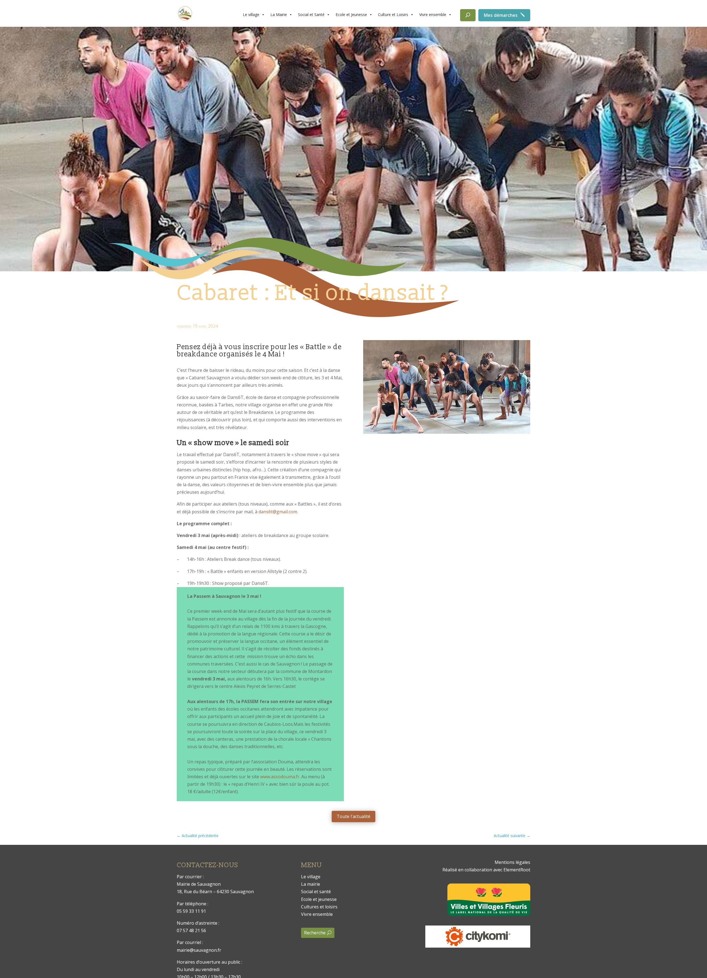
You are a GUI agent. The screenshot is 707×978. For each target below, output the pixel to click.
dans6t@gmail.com (277, 512)
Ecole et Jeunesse (351, 14)
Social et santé (316, 891)
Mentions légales (512, 862)
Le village (251, 14)
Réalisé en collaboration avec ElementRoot (486, 870)
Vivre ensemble (432, 14)
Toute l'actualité (353, 816)
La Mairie (278, 14)
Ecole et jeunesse (319, 899)
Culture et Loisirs (393, 14)
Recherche (315, 933)
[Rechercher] (468, 15)
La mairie (310, 884)
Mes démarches (501, 15)
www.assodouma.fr (279, 777)
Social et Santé (311, 14)
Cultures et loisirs (319, 907)
